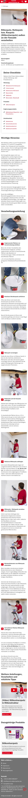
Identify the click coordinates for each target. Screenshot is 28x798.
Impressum (6, 766)
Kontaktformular (8, 784)
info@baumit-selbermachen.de (12, 781)
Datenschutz (6, 768)
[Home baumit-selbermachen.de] (5, 1)
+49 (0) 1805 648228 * (10, 779)
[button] (26, 1)
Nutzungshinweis (8, 770)
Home (4, 763)
